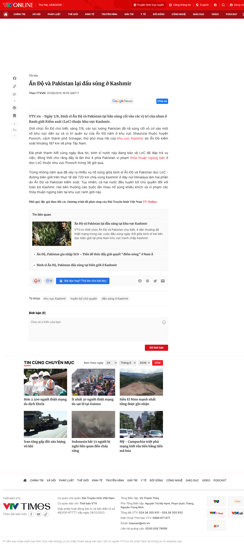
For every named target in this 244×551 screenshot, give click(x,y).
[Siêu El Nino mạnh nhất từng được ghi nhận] (141, 382)
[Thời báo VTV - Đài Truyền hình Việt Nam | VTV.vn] (18, 5)
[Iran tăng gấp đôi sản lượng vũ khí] (45, 424)
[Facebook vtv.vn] (216, 5)
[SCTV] (216, 525)
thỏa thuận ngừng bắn (147, 158)
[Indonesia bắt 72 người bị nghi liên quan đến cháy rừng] (93, 424)
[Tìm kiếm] (224, 5)
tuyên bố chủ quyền (84, 298)
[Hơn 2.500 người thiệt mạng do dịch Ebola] (45, 382)
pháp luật (54, 14)
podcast (231, 14)
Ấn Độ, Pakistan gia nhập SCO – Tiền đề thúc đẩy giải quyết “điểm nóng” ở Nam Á (95, 254)
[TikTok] (46, 514)
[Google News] (122, 101)
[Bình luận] (14, 94)
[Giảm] (14, 135)
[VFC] (216, 501)
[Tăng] (14, 124)
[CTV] (216, 513)
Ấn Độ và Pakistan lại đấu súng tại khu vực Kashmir (110, 224)
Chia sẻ (162, 101)
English (204, 4)
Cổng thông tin (182, 4)
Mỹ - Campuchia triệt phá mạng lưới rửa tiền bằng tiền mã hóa (141, 446)
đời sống (159, 14)
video (215, 14)
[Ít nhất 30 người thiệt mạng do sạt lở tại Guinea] (93, 382)
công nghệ (179, 14)
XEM (158, 362)
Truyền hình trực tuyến (150, 4)
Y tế (143, 14)
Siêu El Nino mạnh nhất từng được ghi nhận (138, 402)
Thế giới (73, 14)
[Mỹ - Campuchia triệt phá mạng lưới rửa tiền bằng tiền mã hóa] (141, 424)
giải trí (128, 14)
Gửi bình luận (156, 347)
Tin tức (33, 75)
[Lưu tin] (14, 116)
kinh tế (89, 14)
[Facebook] (14, 78)
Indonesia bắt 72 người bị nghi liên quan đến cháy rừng (91, 446)
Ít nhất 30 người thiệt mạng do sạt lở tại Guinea (92, 402)
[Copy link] (14, 86)
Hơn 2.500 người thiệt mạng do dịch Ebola (45, 402)
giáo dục (198, 14)
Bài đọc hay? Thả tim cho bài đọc (85, 280)
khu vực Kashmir (130, 138)
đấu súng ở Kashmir (115, 298)
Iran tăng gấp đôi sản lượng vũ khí (45, 444)
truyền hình (109, 14)
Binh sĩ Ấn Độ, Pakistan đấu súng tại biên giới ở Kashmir (77, 265)
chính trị (19, 14)
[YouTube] (38, 514)
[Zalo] (147, 281)
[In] (14, 108)
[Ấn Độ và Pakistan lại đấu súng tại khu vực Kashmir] (51, 234)
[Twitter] (155, 281)
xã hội (36, 14)
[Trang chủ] (6, 14)
